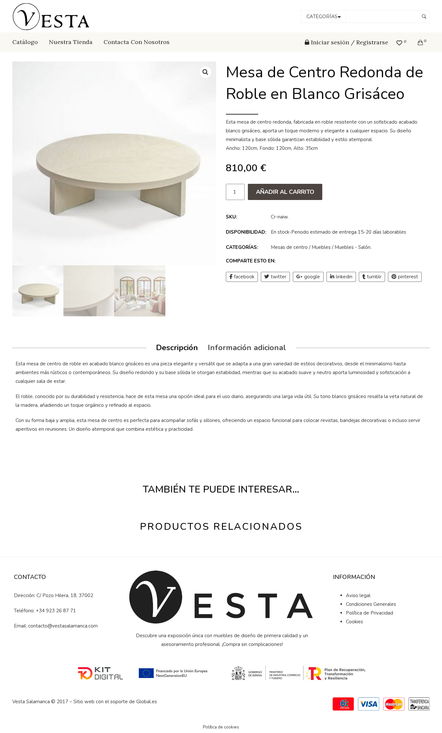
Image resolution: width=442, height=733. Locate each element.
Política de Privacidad (369, 613)
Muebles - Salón (352, 247)
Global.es (146, 701)
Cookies (354, 621)
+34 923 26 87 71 (56, 610)
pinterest (408, 276)
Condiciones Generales (371, 604)
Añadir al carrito (285, 192)
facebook (244, 276)
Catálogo (25, 42)
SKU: (231, 217)
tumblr (374, 276)
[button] (205, 72)
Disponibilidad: (246, 232)
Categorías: (242, 247)
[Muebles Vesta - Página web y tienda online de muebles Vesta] (52, 16)
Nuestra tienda (71, 42)
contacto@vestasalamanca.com (63, 626)
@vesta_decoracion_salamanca (65, 648)
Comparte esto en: (251, 261)
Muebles (321, 247)
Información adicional (247, 347)
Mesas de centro (289, 247)
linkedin (344, 276)
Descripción (177, 347)
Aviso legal (358, 595)
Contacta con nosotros (137, 42)
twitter (278, 276)
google (312, 276)
